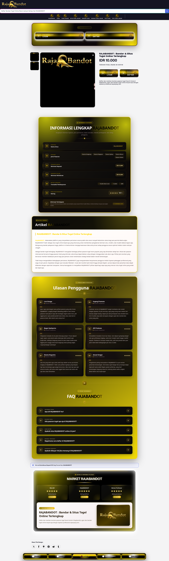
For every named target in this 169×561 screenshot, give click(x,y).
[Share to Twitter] (34, 546)
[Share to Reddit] (53, 546)
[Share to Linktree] (44, 546)
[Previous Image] (41, 80)
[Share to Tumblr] (58, 546)
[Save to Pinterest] (48, 546)
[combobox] (82, 11)
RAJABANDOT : (40, 240)
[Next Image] (93, 80)
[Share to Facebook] (39, 546)
